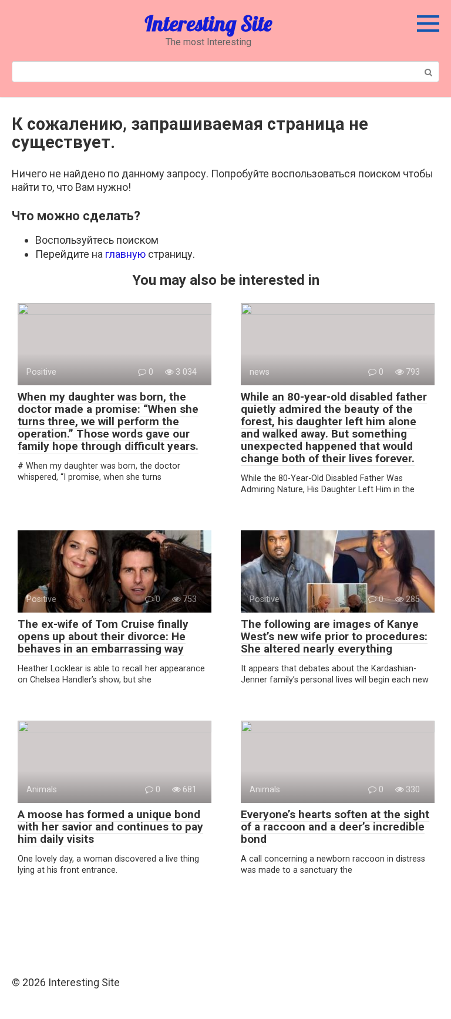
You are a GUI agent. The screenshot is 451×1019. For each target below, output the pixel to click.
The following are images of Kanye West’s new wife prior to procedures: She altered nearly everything (334, 636)
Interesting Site (208, 23)
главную (125, 254)
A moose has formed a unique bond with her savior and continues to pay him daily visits (110, 827)
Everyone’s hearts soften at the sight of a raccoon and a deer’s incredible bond (335, 827)
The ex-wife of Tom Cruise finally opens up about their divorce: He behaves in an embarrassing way (103, 636)
